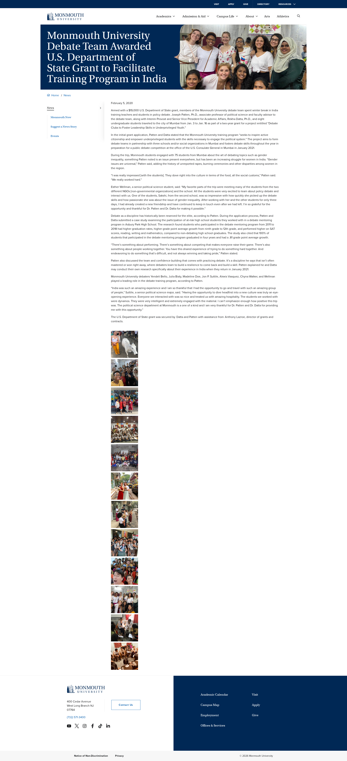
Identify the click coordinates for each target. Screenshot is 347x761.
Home (55, 95)
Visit (216, 4)
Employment (210, 715)
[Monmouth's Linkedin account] (108, 726)
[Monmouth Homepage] (65, 16)
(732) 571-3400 (76, 717)
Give (245, 4)
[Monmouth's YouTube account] (69, 726)
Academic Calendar (214, 695)
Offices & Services (213, 725)
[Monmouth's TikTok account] (100, 726)
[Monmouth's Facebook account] (92, 726)
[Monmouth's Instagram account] (84, 726)
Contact (122, 705)
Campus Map (210, 705)
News (67, 95)
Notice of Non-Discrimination (91, 756)
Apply (231, 4)
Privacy (119, 756)
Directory (263, 4)
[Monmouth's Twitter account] (77, 726)
